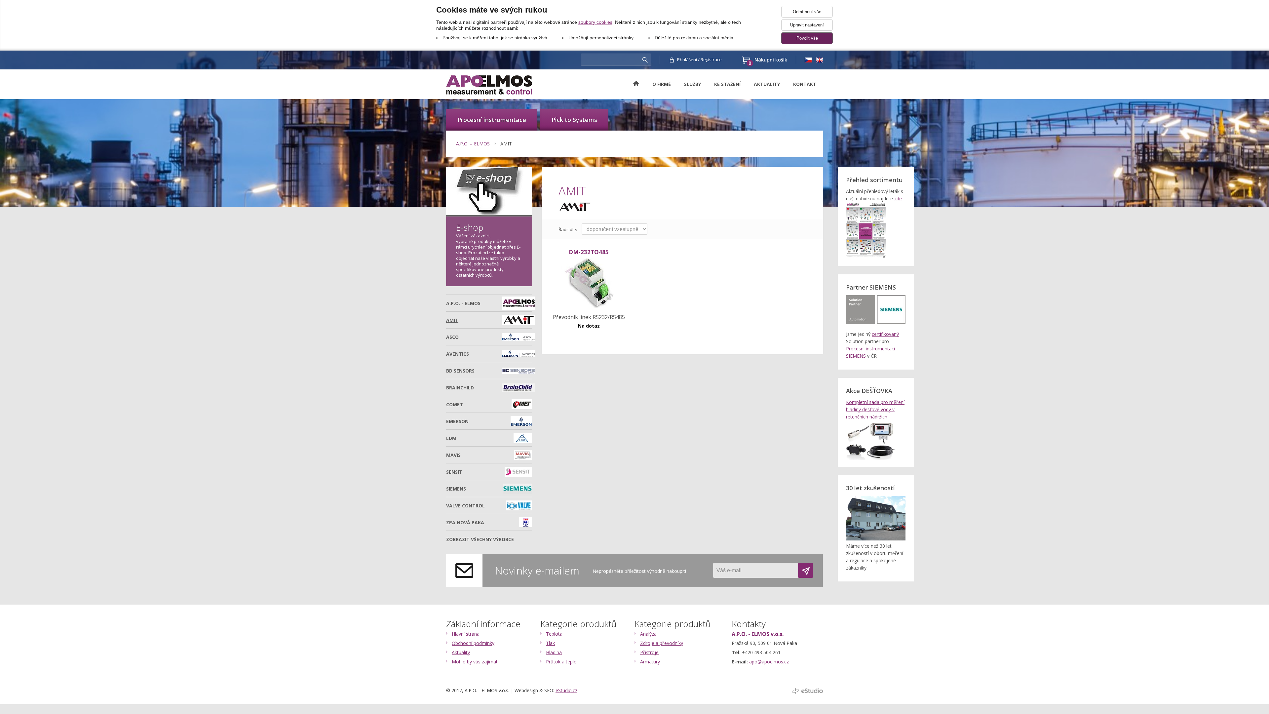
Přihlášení (687, 59)
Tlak (550, 643)
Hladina (554, 652)
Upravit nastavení (807, 24)
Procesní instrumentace (491, 120)
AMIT (506, 143)
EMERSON (457, 421)
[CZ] (808, 59)
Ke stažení (727, 84)
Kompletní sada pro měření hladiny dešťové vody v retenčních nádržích (875, 409)
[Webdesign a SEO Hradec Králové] (807, 691)
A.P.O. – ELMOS (473, 143)
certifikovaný (885, 334)
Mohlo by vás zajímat (475, 661)
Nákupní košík (768, 60)
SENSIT (454, 472)
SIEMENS (456, 489)
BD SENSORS (460, 371)
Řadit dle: (567, 229)
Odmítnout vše (807, 11)
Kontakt (804, 84)
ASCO (452, 337)
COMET (454, 404)
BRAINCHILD (460, 387)
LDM (451, 438)
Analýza (648, 634)
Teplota (554, 634)
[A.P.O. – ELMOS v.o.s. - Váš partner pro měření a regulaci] (489, 85)
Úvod (639, 83)
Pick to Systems (574, 120)
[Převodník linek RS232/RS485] (589, 283)
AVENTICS (457, 354)
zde (898, 198)
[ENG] (819, 59)
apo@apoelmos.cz (769, 661)
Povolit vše (807, 38)
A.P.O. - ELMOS (463, 303)
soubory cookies (595, 22)
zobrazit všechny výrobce (480, 539)
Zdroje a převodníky (661, 643)
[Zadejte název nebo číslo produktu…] (645, 59)
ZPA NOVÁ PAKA (465, 522)
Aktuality (767, 84)
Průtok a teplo (561, 661)
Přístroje (649, 652)
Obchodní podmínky (473, 643)
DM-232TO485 (589, 252)
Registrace (711, 59)
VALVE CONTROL (465, 505)
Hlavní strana (466, 634)
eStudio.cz (566, 690)
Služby (692, 84)
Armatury (650, 661)
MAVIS (453, 455)
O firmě (661, 84)
